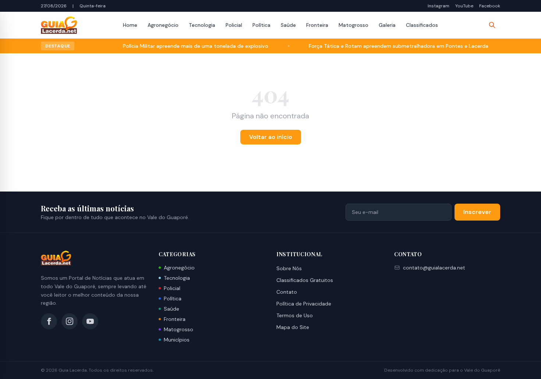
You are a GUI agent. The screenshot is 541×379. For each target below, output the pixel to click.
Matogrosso (353, 25)
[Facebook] (49, 321)
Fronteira (317, 25)
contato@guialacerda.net (434, 267)
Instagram (438, 6)
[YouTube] (90, 321)
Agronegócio (163, 25)
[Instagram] (69, 321)
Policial (234, 25)
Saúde (288, 25)
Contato (286, 292)
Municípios (177, 339)
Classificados (422, 25)
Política (261, 25)
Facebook (489, 6)
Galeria (387, 25)
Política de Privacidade (303, 303)
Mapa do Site (292, 327)
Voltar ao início (270, 137)
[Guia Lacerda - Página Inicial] (59, 25)
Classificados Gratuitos (304, 280)
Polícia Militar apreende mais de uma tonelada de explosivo (187, 46)
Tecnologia (202, 25)
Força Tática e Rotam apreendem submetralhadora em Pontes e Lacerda (390, 46)
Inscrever (477, 212)
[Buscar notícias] (492, 25)
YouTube (464, 6)
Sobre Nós (289, 268)
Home (130, 25)
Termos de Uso (294, 315)
